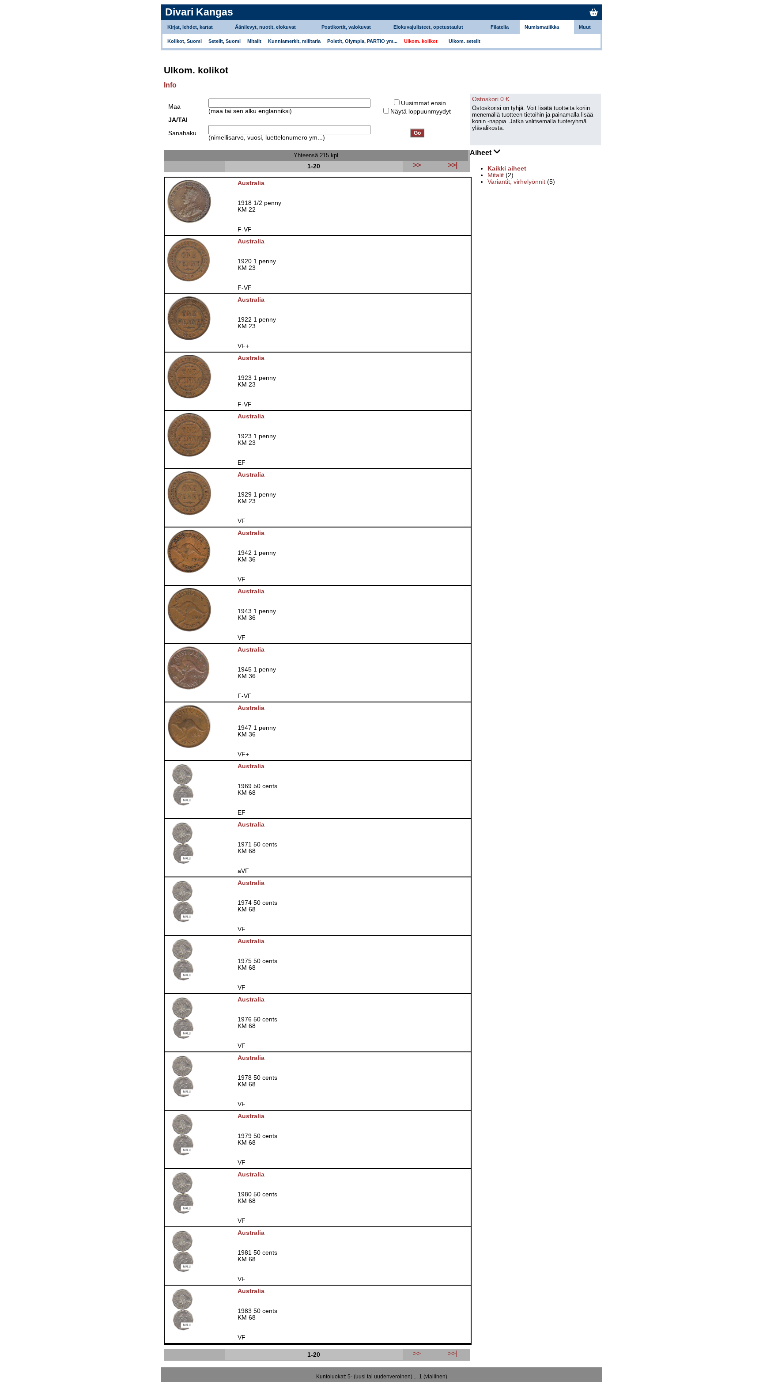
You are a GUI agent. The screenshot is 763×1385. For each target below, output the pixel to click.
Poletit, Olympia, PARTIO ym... (362, 41)
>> (417, 1353)
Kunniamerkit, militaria (294, 41)
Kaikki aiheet (506, 168)
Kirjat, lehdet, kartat (190, 27)
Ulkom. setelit (464, 41)
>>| (452, 1353)
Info (170, 85)
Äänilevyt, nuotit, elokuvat (265, 27)
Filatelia (500, 27)
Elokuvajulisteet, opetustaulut (428, 27)
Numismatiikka (542, 27)
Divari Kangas (199, 12)
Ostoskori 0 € (490, 99)
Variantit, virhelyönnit (516, 181)
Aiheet (481, 152)
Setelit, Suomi (224, 41)
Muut (585, 27)
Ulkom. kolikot (421, 41)
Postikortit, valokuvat (346, 27)
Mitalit (254, 41)
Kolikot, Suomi (184, 41)
